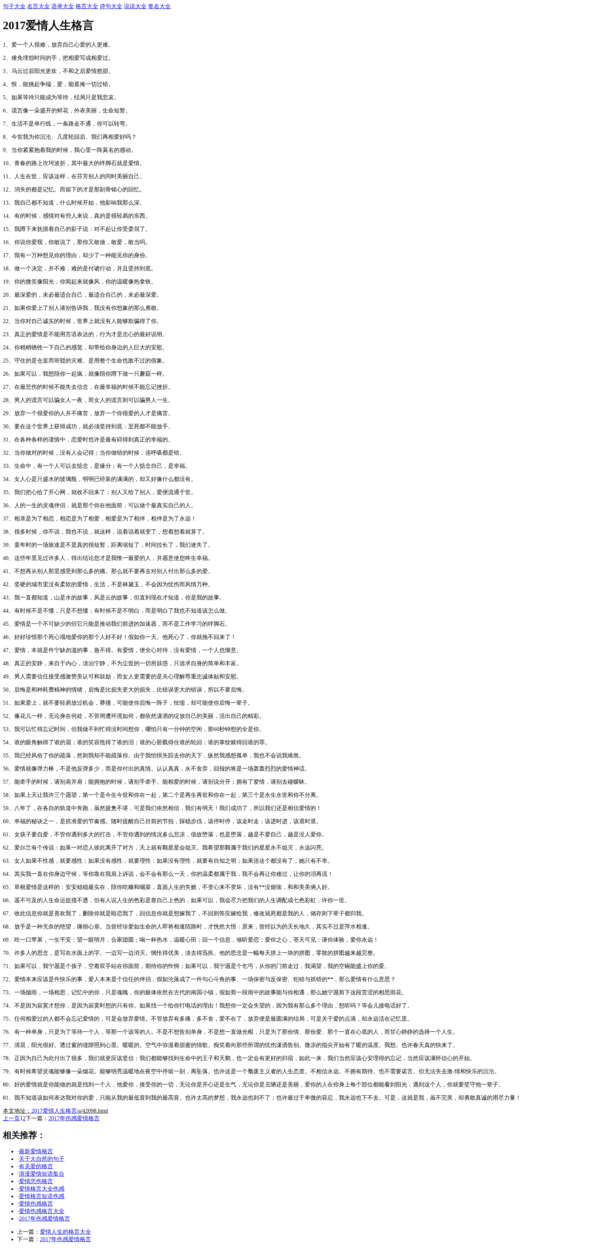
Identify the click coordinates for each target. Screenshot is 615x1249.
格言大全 (86, 6)
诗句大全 (111, 6)
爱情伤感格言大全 (41, 1211)
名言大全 (38, 6)
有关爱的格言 (36, 1166)
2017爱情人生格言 (54, 1111)
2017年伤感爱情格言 (74, 1118)
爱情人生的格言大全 (65, 1232)
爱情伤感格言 (36, 1204)
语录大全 (62, 6)
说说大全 (135, 6)
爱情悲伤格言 (36, 1181)
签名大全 (159, 6)
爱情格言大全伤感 (41, 1189)
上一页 (11, 1118)
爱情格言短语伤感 (41, 1196)
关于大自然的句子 (41, 1159)
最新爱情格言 (36, 1151)
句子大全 (14, 6)
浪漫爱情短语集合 (41, 1174)
